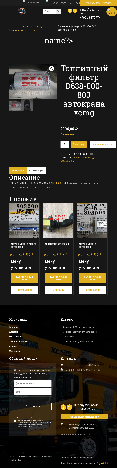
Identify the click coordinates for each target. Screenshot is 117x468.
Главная (14, 30)
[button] (51, 68)
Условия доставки (18, 341)
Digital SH (102, 463)
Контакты (14, 351)
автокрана (55, 182)
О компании (15, 336)
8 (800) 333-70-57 (90, 12)
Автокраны (68, 337)
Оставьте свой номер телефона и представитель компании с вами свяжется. (32, 373)
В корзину (78, 144)
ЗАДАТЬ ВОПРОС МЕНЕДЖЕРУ (99, 3)
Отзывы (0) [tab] (36, 170)
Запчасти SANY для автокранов (78, 341)
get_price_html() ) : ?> (22, 261)
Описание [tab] (18, 170)
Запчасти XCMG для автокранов (78, 327)
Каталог (13, 331)
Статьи (13, 346)
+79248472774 (90, 17)
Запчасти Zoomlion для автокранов (80, 332)
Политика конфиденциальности (76, 457)
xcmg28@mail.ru (34, 2)
